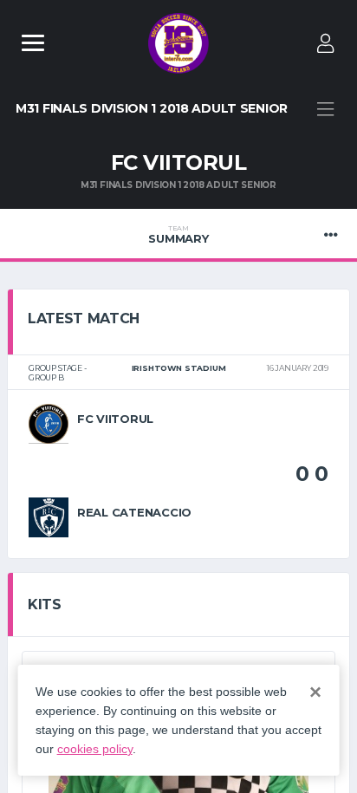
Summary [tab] (178, 235)
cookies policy (95, 749)
